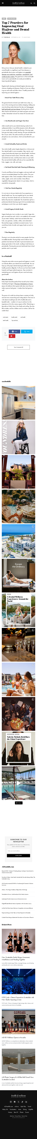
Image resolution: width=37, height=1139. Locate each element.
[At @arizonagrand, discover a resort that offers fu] (18, 506)
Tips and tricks (15, 320)
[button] (3, 3)
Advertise (12, 1116)
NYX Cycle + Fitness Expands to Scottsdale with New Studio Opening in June (18, 998)
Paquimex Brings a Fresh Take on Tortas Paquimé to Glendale (16, 913)
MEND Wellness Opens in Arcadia (14, 1037)
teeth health (5, 320)
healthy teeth (14, 317)
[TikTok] (22, 1102)
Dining (25, 1109)
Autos (19, 1109)
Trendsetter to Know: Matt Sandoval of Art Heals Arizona (15, 894)
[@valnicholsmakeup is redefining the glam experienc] (18, 748)
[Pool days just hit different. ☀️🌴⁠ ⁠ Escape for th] (18, 783)
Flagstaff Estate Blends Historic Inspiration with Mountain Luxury (16, 903)
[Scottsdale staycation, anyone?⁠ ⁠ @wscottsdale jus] (18, 679)
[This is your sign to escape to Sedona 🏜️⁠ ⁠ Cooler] (18, 472)
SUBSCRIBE (18, 855)
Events (27, 1112)
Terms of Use (24, 1116)
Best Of (16, 1112)
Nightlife (30, 1109)
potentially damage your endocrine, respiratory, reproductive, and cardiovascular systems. (17, 74)
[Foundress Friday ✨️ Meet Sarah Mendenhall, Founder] (18, 437)
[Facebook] (14, 1102)
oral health (22, 317)
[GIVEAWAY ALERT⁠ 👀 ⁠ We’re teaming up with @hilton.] (18, 403)
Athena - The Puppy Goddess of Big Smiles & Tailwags (14, 889)
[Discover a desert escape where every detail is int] (18, 575)
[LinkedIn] (26, 1102)
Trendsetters (13, 1109)
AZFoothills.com (8, 867)
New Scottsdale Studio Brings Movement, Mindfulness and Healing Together (16, 958)
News (4, 18)
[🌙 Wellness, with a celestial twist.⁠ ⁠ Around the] (18, 610)
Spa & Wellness (12, 18)
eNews (17, 1106)
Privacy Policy (18, 1116)
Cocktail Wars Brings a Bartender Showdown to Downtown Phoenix (17, 917)
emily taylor (5, 317)
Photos (21, 1112)
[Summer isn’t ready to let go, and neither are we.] (18, 541)
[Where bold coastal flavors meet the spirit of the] (18, 714)
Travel (29, 1106)
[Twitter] (18, 1102)
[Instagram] (10, 1102)
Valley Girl (5, 1109)
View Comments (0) (18, 347)
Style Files (23, 1106)
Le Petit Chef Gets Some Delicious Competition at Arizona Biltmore (17, 908)
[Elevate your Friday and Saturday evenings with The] (18, 645)
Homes (10, 1112)
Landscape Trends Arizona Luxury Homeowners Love (14, 899)
